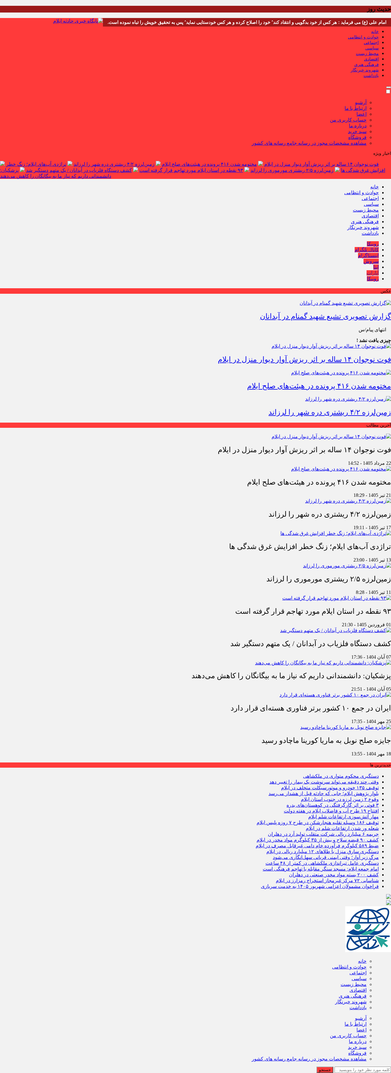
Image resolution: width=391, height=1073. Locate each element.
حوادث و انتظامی (363, 37)
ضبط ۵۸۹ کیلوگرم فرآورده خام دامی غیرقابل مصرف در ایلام (317, 845)
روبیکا (373, 243)
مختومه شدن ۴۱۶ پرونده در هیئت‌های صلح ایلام (209, 164)
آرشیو (361, 102)
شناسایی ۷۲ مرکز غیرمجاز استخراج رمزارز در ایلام (327, 880)
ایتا (376, 267)
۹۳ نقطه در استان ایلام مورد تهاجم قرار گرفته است (191, 170)
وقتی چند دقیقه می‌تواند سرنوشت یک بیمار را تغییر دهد (324, 781)
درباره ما (358, 125)
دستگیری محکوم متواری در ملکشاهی (341, 776)
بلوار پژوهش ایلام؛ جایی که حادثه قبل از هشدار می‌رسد (324, 793)
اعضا (361, 114)
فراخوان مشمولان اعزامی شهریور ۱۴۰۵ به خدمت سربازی (320, 886)
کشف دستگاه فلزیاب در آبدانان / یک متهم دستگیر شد (79, 170)
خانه (375, 31)
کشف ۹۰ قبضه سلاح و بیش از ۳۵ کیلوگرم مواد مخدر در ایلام (318, 839)
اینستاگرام (368, 255)
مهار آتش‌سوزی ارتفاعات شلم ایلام (343, 816)
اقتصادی (371, 59)
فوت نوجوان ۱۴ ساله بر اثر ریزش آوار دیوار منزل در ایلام (321, 164)
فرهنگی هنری (366, 64)
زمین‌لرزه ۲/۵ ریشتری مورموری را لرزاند (292, 170)
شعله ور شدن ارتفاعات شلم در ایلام (342, 828)
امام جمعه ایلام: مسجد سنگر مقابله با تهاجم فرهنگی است (321, 868)
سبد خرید (357, 131)
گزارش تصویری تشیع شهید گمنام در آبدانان (325, 316)
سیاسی (372, 48)
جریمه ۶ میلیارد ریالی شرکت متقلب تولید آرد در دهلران (323, 834)
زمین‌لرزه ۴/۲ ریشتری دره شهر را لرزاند (114, 164)
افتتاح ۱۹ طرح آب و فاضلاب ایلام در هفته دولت (331, 810)
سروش (371, 261)
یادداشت (371, 75)
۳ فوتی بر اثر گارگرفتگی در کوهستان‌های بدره (333, 805)
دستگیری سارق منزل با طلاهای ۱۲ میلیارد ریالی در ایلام (322, 851)
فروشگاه (357, 137)
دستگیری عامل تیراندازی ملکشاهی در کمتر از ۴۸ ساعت (322, 863)
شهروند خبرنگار (365, 70)
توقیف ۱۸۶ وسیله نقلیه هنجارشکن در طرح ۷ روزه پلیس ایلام (318, 822)
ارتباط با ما (356, 108)
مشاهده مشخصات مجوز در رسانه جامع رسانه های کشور (309, 143)
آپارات (373, 272)
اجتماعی (371, 42)
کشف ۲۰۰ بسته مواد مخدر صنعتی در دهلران (334, 874)
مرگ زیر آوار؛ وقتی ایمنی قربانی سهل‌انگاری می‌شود (326, 857)
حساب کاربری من (348, 119)
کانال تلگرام (367, 249)
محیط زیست (367, 53)
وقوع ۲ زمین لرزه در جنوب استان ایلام (340, 799)
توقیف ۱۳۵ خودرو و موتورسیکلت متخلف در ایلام (330, 787)
